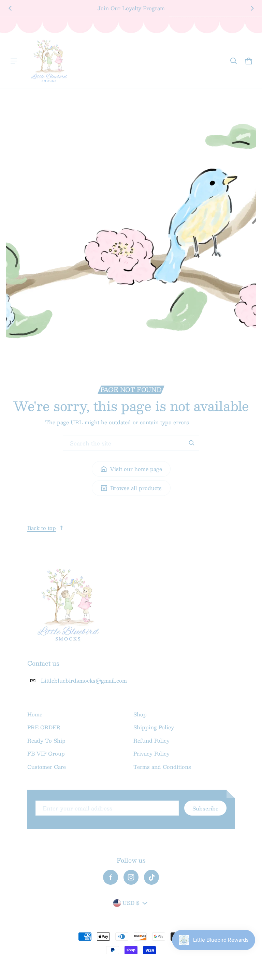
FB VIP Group (46, 753)
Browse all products (136, 488)
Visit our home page (136, 469)
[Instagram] (131, 877)
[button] (233, 61)
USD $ (131, 902)
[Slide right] (252, 8)
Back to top (41, 527)
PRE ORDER (43, 727)
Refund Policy (151, 740)
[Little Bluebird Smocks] (49, 61)
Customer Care (46, 766)
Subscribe (205, 808)
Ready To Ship (46, 740)
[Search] (191, 443)
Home (34, 714)
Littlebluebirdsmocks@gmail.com (84, 680)
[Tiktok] (151, 877)
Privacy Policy (151, 753)
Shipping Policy (153, 727)
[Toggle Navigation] (13, 61)
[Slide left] (10, 8)
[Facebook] (110, 877)
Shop (140, 714)
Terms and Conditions (162, 766)
